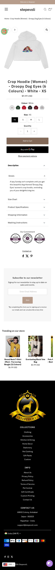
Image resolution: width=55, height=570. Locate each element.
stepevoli (27, 9)
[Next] (15, 30)
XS (15, 119)
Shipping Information (17, 215)
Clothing (27, 432)
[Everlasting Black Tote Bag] (35, 346)
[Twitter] (12, 557)
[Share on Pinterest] (31, 256)
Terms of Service (28, 484)
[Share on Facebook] (23, 256)
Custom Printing (27, 496)
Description (13, 165)
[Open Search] (45, 9)
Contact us (26, 251)
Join (27, 300)
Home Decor (27, 444)
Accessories (27, 436)
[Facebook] (5, 557)
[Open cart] (49, 9)
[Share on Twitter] (27, 256)
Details (11, 176)
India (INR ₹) (13, 533)
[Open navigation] (6, 9)
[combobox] (8, 564)
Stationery (27, 447)
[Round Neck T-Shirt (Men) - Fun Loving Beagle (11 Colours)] (12, 346)
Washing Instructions (17, 222)
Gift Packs (27, 455)
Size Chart (12, 199)
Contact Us (27, 499)
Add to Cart (27, 141)
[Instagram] (8, 557)
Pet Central (27, 488)
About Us (27, 472)
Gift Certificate (27, 492)
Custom (27, 459)
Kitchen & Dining (28, 440)
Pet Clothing (27, 451)
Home (6, 19)
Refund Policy (27, 480)
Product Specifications (18, 207)
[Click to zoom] (47, 30)
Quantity (27, 126)
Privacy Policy (27, 476)
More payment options (27, 156)
